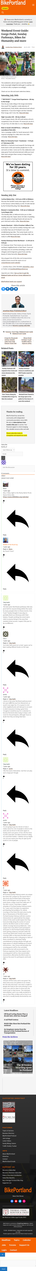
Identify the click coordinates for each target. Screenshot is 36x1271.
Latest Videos (7, 1141)
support (19, 281)
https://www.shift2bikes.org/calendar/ (16, 497)
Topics (17, 1240)
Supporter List (7, 1183)
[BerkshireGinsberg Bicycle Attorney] (9, 1111)
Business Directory (8, 1133)
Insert (3, 1269)
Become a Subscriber (9, 1170)
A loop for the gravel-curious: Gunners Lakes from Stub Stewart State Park (11, 340)
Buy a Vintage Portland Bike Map (13, 1180)
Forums (12, 1245)
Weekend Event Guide (26, 332)
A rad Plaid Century (11, 1020)
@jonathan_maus (28, 267)
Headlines (6, 1240)
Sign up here (18, 273)
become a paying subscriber (21, 325)
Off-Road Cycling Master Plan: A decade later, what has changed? (16, 1015)
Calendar (27, 1240)
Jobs (4, 1245)
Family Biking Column (9, 1143)
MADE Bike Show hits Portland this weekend (17, 1024)
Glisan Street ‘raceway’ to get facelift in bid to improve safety (26, 340)
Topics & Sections (8, 1131)
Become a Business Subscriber (12, 1173)
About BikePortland (9, 1154)
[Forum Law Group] (9, 1122)
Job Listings (6, 1138)
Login (4, 1250)
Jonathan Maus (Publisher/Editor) (13, 47)
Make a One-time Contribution (12, 1175)
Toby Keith (12, 643)
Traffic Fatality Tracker (10, 1146)
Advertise (5, 1156)
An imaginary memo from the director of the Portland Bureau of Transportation (16, 1031)
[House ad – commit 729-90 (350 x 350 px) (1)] (18, 190)
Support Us (24, 1245)
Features (8, 332)
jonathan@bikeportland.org (19, 269)
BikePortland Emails (9, 1161)
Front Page (15, 332)
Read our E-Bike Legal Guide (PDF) (15, 1217)
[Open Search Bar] (2, 12)
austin (11, 769)
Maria (10, 549)
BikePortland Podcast (9, 1136)
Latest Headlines (11, 1010)
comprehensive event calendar (10, 263)
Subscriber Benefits (9, 1178)
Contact (5, 1159)
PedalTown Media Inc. (23, 1223)
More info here (24, 113)
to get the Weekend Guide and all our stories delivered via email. (16, 275)
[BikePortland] (13, 3)
